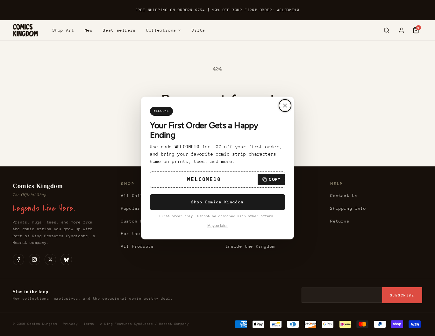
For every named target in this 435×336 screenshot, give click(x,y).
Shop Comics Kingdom (217, 202)
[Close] (285, 105)
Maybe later (217, 225)
